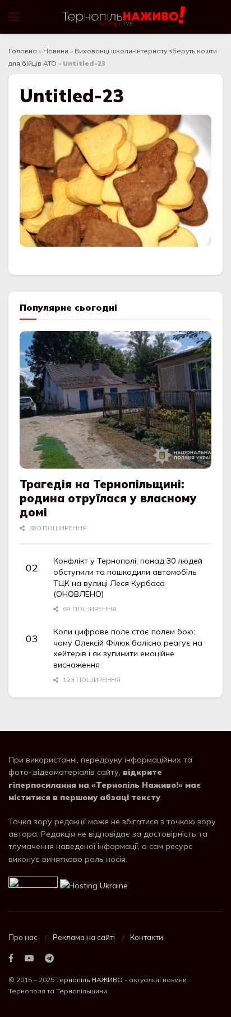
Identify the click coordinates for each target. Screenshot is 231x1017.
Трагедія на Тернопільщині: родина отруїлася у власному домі (108, 498)
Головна (22, 51)
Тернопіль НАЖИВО (89, 979)
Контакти (146, 937)
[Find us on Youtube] (29, 958)
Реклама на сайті (84, 937)
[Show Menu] (13, 17)
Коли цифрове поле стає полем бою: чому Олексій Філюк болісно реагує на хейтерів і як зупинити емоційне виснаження (127, 648)
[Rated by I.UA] (33, 884)
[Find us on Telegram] (49, 958)
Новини (55, 51)
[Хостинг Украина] (94, 884)
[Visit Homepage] (124, 17)
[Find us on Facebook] (10, 958)
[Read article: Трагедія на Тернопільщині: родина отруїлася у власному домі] (115, 400)
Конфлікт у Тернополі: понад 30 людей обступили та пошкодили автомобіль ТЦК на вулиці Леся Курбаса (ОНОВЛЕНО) (127, 577)
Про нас (23, 937)
